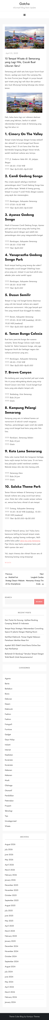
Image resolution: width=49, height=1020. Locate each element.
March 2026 (10, 869)
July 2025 (9, 910)
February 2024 (11, 997)
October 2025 (11, 895)
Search (8, 597)
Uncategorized (10, 821)
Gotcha (24, 3)
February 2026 (11, 875)
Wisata (8, 563)
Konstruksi (9, 760)
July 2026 (9, 849)
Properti (8, 805)
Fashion (8, 714)
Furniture (8, 729)
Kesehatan (9, 754)
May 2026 (9, 859)
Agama (8, 678)
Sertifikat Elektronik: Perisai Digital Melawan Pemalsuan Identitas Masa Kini (22, 639)
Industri (8, 744)
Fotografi (8, 724)
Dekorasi (8, 698)
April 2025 (9, 925)
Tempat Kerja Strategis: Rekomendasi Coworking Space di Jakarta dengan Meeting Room (24, 630)
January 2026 (10, 880)
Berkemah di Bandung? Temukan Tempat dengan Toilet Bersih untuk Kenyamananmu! (24, 655)
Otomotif (8, 790)
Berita (7, 683)
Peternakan (9, 800)
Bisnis (7, 693)
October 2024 (11, 956)
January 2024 (10, 1002)
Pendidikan (9, 795)
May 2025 (9, 920)
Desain (7, 704)
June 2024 (9, 976)
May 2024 (9, 981)
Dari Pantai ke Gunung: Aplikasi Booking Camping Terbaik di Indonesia (21, 622)
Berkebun (8, 688)
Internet (8, 749)
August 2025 (10, 905)
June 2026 (9, 854)
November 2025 (11, 890)
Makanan (8, 770)
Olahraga (8, 785)
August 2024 (10, 966)
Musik (7, 780)
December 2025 (11, 885)
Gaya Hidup (10, 739)
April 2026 (9, 864)
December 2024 (11, 946)
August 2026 (10, 844)
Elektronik (9, 709)
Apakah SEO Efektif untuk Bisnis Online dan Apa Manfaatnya (23, 647)
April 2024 (9, 987)
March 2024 (10, 992)
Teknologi (8, 810)
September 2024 (11, 961)
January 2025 (10, 941)
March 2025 (10, 931)
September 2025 (11, 900)
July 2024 (9, 971)
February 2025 (11, 936)
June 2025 (9, 915)
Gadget (8, 734)
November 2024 (11, 951)
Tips (6, 816)
